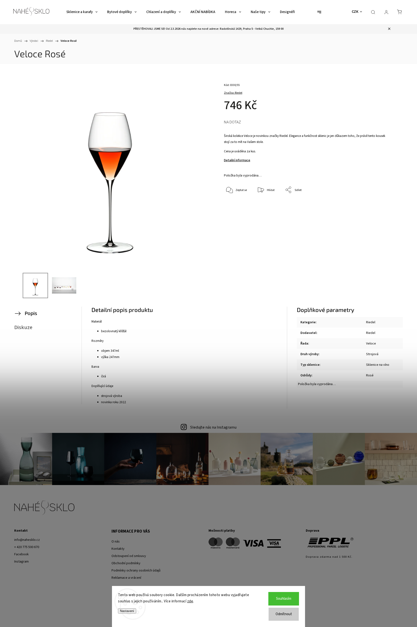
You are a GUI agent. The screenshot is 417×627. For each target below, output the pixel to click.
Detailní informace (237, 160)
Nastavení (127, 611)
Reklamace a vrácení (126, 577)
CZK (355, 12)
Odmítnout (284, 614)
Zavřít (379, 206)
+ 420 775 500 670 (26, 547)
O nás (115, 541)
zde (190, 601)
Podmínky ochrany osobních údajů (135, 570)
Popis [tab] (31, 313)
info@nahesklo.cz (27, 539)
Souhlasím (283, 598)
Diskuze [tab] (23, 327)
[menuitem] (81, 12)
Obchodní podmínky (125, 563)
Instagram (21, 561)
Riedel (370, 322)
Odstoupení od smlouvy (128, 556)
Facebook (21, 554)
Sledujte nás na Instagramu (213, 427)
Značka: (233, 93)
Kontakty (118, 548)
